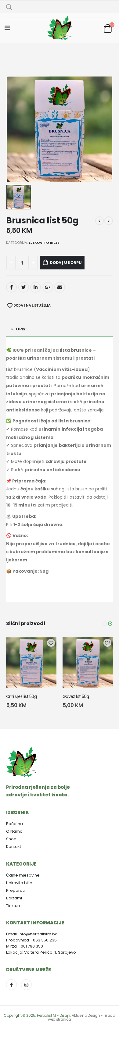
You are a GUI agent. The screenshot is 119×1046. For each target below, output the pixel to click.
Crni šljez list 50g (21, 696)
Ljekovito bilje (44, 242)
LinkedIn (35, 287)
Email (59, 287)
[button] (104, 623)
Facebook (11, 287)
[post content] (31, 662)
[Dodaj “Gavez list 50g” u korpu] (102, 647)
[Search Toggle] (9, 7)
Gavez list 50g (76, 696)
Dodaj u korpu (65, 262)
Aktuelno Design (86, 1015)
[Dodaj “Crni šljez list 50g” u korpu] (46, 647)
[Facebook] (11, 984)
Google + (47, 287)
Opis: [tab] (21, 329)
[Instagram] (26, 984)
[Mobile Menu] (9, 28)
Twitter (23, 287)
